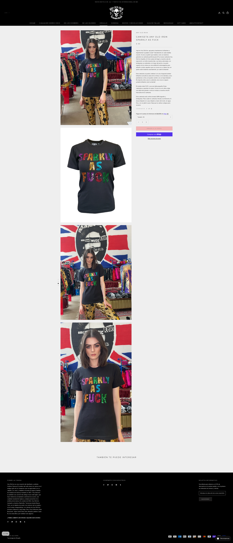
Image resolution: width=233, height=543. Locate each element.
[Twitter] (149, 108)
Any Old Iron (142, 32)
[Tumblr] (24, 522)
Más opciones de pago (154, 138)
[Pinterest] (151, 108)
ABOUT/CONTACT (196, 23)
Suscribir (205, 499)
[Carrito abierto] (227, 13)
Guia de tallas (153, 23)
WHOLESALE (168, 23)
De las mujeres (89, 23)
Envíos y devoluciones (132, 23)
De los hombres (71, 23)
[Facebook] (146, 108)
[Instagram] (16, 522)
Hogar (32, 23)
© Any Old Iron (12, 535)
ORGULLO (103, 23)
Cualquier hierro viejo (49, 23)
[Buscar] (223, 13)
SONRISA (114, 23)
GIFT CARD (181, 23)
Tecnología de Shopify (13, 538)
